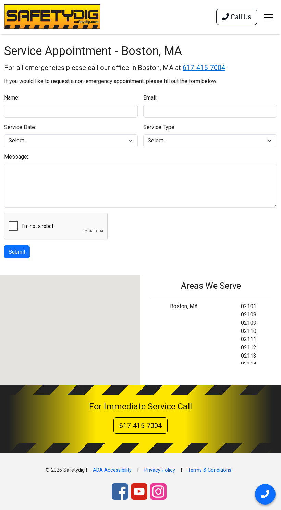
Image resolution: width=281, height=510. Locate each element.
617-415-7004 (204, 67)
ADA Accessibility (112, 470)
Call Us (240, 17)
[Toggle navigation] (268, 16)
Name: (11, 97)
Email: (150, 97)
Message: (16, 156)
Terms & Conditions (209, 470)
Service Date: (20, 127)
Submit (17, 251)
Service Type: (159, 127)
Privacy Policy (159, 470)
